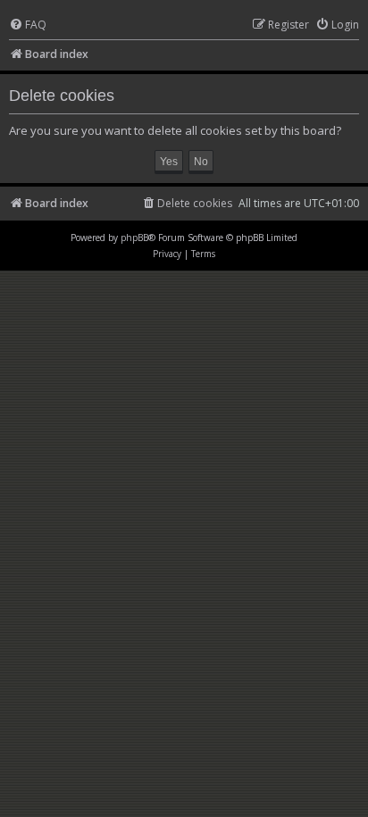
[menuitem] (27, 25)
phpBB (134, 237)
